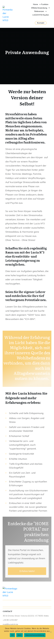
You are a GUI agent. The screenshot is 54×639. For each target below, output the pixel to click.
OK (12, 635)
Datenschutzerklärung (34, 635)
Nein (19, 635)
